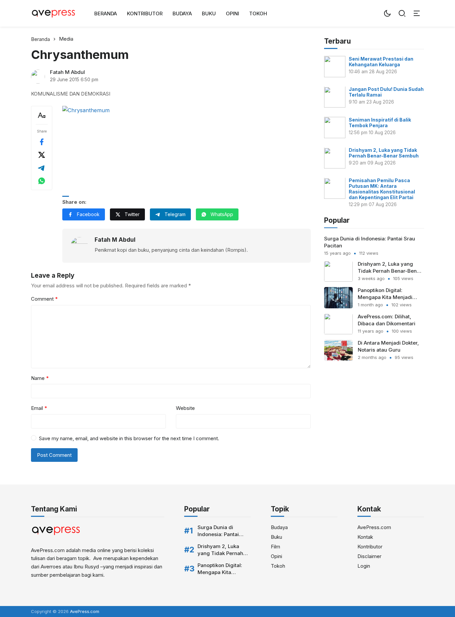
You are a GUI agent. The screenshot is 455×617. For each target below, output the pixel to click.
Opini (232, 13)
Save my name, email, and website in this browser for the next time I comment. (129, 438)
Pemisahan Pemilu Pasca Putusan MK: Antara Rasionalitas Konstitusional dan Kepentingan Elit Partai (382, 189)
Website (185, 408)
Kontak (365, 537)
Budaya (182, 13)
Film (275, 546)
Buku (209, 13)
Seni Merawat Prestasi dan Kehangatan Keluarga (381, 61)
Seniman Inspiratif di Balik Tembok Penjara (380, 122)
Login (363, 566)
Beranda (105, 13)
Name (40, 378)
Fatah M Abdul (67, 72)
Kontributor (145, 13)
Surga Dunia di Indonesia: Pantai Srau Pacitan (218, 534)
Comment (44, 299)
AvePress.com (374, 527)
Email (39, 408)
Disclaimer (369, 556)
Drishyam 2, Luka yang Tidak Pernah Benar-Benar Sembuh (384, 153)
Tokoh (258, 13)
